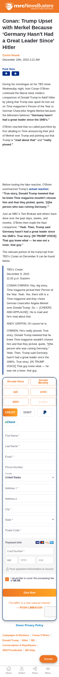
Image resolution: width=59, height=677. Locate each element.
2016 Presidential (12, 650)
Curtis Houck (11, 55)
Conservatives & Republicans (19, 645)
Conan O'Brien (40, 635)
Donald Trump (10, 640)
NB (33, 640)
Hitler (25, 640)
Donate (48, 659)
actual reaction (38, 189)
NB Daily (30, 650)
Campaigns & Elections (15, 635)
